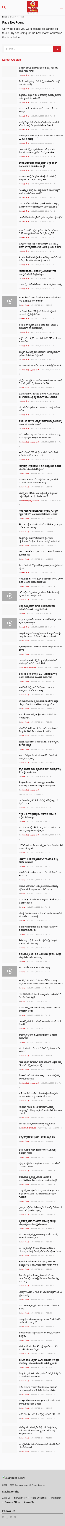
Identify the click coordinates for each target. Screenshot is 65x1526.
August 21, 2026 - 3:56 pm (36, 1015)
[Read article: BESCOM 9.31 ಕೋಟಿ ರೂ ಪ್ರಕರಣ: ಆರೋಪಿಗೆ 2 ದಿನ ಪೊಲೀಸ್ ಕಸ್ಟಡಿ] (9, 997)
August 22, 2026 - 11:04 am (41, 600)
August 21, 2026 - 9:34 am (41, 1242)
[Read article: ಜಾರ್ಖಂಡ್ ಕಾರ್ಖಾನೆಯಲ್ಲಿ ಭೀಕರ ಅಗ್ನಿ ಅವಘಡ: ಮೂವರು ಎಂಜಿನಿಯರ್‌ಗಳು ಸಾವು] (9, 483)
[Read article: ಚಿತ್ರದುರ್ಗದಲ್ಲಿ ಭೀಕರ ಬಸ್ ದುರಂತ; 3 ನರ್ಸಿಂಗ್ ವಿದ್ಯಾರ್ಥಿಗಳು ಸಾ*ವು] (9, 930)
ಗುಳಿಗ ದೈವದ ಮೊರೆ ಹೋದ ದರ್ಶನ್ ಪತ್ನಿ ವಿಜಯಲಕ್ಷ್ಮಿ (40, 284)
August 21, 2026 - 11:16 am (41, 1184)
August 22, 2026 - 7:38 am (41, 708)
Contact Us (29, 1502)
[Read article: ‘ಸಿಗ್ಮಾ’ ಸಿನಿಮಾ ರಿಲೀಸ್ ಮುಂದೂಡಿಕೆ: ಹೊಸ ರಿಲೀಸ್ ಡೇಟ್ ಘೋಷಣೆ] (9, 1447)
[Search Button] (4, 7)
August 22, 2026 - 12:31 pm (42, 532)
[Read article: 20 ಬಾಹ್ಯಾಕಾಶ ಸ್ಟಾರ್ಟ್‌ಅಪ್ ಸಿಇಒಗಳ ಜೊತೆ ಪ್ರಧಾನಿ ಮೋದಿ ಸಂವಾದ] (9, 903)
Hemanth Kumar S (28, 668)
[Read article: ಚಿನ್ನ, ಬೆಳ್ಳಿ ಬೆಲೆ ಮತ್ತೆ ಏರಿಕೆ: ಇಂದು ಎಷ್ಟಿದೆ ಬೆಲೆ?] (9, 1140)
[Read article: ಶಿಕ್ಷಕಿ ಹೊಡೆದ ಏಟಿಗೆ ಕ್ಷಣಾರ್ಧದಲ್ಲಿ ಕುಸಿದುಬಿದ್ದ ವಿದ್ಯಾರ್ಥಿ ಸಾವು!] (9, 1153)
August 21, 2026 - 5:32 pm (36, 948)
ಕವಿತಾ (23, 613)
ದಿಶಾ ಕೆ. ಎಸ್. (25, 305)
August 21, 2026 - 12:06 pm (42, 1157)
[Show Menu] (61, 7)
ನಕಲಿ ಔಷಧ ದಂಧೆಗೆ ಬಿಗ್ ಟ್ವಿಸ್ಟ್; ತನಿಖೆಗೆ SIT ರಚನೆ (39, 1414)
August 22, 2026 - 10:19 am (41, 640)
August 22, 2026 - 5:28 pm (40, 346)
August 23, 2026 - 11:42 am (41, 129)
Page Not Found (17, 17)
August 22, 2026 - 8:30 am (48, 668)
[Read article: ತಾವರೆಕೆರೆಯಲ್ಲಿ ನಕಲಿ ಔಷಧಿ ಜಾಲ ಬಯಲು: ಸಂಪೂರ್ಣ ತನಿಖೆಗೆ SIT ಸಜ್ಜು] (9, 691)
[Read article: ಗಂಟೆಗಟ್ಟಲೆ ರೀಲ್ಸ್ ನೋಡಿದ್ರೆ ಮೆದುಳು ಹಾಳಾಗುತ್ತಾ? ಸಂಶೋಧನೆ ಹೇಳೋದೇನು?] (9, 193)
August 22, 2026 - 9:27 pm (40, 237)
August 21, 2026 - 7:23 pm (36, 893)
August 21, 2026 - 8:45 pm (50, 835)
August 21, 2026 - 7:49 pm (36, 880)
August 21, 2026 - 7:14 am (41, 1299)
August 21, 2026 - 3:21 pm (36, 1042)
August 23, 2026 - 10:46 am (41, 157)
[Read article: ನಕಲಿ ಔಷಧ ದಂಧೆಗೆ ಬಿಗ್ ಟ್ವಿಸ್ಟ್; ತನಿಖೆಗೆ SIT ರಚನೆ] (9, 1418)
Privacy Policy (20, 1498)
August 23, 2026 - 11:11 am (41, 143)
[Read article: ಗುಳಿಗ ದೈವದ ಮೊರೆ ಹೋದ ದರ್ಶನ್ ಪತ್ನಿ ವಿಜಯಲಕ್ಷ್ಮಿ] (9, 288)
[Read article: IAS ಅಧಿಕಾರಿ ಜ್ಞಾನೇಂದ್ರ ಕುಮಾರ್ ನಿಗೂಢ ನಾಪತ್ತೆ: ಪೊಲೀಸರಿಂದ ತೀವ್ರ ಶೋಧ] (9, 596)
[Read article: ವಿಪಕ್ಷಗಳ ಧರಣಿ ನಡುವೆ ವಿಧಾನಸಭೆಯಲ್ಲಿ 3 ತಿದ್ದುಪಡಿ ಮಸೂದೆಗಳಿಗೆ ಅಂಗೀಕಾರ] (9, 1377)
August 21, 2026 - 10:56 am (41, 1201)
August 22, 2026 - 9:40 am (41, 654)
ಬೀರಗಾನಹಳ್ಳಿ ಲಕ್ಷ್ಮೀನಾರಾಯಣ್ (30, 370)
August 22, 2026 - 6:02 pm (40, 318)
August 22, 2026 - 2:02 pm (41, 473)
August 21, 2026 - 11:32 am (41, 1171)
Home (4, 17)
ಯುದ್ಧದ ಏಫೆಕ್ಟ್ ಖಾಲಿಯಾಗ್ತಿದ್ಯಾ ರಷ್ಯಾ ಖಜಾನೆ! (37, 1123)
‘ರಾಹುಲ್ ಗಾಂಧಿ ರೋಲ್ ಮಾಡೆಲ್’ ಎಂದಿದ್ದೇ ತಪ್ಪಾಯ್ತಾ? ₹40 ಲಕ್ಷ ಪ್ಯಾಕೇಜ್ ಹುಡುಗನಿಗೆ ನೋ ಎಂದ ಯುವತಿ (40, 1110)
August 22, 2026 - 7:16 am (41, 722)
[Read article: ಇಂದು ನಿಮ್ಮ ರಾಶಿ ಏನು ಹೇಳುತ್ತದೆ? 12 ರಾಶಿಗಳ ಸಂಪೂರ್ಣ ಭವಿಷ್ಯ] (9, 759)
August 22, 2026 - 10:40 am (41, 627)
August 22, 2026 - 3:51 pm (40, 415)
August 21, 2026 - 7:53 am (41, 1286)
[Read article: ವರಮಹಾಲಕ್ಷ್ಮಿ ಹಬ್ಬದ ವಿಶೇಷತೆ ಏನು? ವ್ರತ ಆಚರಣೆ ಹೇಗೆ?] (9, 1309)
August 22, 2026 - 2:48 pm (40, 428)
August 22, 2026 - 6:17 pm (41, 305)
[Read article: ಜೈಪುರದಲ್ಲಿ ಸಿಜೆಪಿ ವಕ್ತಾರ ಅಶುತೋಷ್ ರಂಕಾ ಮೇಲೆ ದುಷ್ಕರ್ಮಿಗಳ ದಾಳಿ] (9, 1167)
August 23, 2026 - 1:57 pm (40, 75)
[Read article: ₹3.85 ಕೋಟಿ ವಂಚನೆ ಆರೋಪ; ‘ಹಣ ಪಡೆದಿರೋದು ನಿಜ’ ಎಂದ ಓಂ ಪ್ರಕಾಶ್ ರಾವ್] (9, 301)
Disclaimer (56, 1498)
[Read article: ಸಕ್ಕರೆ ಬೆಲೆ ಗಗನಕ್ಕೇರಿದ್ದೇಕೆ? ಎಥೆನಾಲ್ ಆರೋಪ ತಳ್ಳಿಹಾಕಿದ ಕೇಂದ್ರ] (9, 817)
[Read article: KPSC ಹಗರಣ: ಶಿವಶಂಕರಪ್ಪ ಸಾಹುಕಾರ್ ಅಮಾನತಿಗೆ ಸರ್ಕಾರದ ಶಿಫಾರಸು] (9, 849)
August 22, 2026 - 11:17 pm (41, 170)
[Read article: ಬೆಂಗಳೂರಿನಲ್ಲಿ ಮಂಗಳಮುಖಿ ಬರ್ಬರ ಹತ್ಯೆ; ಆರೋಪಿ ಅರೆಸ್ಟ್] (9, 411)
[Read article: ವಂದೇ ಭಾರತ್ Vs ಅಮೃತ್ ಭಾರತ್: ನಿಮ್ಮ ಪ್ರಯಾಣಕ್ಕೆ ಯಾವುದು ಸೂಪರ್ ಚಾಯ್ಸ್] (9, 424)
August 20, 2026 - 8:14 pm (41, 1408)
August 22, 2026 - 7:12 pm (40, 278)
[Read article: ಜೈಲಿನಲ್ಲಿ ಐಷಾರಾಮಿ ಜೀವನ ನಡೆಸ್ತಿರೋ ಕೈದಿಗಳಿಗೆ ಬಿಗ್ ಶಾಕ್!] (9, 650)
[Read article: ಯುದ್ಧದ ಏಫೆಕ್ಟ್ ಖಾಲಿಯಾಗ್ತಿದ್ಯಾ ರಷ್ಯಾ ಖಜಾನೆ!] (9, 1127)
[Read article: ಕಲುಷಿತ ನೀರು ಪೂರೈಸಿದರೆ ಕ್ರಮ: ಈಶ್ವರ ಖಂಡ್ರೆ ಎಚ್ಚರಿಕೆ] (9, 220)
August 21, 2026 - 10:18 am (41, 1215)
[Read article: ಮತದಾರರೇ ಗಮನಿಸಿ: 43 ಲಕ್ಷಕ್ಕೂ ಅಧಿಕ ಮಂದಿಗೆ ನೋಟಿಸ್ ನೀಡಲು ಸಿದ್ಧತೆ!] (9, 1350)
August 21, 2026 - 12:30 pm (42, 1141)
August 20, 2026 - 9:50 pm (41, 1367)
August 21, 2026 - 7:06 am (41, 1313)
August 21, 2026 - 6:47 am (41, 1326)
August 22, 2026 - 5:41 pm (40, 332)
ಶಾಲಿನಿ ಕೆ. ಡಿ (25, 75)
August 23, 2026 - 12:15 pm (41, 116)
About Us (6, 1498)
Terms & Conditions (39, 1498)
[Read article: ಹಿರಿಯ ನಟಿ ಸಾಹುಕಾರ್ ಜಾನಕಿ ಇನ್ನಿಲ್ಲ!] (9, 971)
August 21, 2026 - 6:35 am (41, 1340)
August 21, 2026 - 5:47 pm (36, 934)
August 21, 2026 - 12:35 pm (48, 1128)
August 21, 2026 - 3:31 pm (36, 1029)
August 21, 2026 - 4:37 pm (36, 972)
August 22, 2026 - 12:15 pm (42, 545)
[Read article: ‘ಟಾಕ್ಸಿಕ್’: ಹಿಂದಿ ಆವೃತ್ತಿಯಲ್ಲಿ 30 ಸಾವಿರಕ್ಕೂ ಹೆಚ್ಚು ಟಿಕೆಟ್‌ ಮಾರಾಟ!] (9, 862)
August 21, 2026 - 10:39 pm (30, 794)
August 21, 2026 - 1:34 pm (41, 1101)
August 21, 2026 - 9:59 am (41, 1228)
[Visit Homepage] (32, 7)
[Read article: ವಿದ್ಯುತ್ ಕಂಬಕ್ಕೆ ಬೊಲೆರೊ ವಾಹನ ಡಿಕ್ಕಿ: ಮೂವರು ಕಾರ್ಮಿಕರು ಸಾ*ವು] (9, 71)
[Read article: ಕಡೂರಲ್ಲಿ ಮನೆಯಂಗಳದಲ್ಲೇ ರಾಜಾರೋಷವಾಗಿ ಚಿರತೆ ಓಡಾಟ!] (9, 1025)
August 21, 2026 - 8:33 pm (36, 853)
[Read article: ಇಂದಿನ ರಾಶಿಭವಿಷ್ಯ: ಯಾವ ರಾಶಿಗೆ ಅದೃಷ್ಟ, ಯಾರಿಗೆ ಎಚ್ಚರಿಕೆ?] (9, 1336)
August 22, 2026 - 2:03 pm (40, 460)
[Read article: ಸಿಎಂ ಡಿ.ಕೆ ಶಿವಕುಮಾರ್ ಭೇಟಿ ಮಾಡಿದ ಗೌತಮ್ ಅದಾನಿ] (9, 112)
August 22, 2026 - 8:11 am (41, 681)
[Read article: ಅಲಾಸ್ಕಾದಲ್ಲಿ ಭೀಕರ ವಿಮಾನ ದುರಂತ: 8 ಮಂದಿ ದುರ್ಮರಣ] (9, 1038)
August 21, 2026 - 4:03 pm (36, 1001)
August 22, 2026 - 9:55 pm (40, 221)
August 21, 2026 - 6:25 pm (36, 907)
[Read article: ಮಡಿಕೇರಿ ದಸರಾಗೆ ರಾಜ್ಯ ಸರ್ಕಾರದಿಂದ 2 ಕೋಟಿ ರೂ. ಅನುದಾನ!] (9, 876)
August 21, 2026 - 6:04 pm (36, 920)
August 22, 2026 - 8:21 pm (40, 251)
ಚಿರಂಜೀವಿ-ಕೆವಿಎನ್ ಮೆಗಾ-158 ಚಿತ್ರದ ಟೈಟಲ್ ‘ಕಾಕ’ (40, 365)
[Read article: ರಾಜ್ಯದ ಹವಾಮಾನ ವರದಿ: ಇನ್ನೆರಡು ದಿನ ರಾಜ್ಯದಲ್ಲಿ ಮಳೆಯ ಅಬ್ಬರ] (9, 745)
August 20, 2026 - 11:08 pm (41, 1354)
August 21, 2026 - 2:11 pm (41, 1069)
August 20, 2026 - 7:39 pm (41, 1418)
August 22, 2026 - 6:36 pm (40, 289)
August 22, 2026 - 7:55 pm (40, 265)
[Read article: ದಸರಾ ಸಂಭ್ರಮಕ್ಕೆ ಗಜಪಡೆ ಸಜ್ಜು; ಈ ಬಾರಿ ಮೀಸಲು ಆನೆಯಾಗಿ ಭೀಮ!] (9, 1011)
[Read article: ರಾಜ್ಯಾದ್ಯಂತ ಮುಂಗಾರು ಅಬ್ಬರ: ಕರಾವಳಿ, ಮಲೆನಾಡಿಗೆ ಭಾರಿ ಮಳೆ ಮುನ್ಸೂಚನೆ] (9, 1322)
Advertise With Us (12, 1502)
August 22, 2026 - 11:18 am (41, 586)
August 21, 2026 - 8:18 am (41, 1269)
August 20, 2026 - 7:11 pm (41, 1438)
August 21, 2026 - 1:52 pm (50, 1083)
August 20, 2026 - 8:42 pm (41, 1394)
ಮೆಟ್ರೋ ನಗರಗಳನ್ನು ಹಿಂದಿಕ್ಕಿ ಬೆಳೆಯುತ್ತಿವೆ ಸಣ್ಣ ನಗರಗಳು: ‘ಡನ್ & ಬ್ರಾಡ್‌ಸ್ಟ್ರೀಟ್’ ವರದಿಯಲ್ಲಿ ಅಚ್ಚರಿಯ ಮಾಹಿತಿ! (37, 1430)
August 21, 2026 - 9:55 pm (36, 821)
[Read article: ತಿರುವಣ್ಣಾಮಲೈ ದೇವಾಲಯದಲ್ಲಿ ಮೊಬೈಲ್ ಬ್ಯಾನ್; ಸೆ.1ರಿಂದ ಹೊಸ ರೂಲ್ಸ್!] (9, 944)
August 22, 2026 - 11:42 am (41, 572)
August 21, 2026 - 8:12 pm (36, 866)
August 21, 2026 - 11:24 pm (37, 776)
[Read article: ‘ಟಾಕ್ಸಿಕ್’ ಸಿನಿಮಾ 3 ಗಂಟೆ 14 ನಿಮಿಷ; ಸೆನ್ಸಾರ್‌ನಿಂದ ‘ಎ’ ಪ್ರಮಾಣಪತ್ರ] (9, 1295)
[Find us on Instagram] (15, 1517)
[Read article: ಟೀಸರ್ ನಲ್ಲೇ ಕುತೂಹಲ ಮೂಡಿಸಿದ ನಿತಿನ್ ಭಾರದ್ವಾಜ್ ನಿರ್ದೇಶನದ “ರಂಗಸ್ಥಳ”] (9, 528)
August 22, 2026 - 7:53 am (41, 695)
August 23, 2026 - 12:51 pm (41, 102)
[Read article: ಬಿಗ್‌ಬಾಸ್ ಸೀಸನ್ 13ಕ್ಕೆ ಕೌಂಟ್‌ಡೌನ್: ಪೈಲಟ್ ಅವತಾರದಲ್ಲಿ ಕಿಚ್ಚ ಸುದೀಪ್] (9, 315)
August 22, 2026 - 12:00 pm (42, 559)
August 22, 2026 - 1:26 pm (50, 500)
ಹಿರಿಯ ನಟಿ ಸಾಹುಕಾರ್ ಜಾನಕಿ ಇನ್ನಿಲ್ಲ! (34, 967)
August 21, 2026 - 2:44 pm (41, 1056)
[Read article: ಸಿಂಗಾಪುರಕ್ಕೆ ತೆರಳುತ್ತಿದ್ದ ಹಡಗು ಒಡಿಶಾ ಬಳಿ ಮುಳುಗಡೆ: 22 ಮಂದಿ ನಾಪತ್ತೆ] (9, 139)
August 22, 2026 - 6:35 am (41, 749)
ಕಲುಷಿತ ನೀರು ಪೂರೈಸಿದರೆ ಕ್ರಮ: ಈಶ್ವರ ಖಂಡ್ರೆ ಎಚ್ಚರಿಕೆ (40, 217)
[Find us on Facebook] (3, 1517)
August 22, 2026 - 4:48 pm (40, 401)
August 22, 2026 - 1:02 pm (41, 518)
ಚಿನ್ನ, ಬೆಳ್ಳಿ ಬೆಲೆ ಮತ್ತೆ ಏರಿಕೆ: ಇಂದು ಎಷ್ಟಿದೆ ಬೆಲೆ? (37, 1136)
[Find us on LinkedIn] (11, 1517)
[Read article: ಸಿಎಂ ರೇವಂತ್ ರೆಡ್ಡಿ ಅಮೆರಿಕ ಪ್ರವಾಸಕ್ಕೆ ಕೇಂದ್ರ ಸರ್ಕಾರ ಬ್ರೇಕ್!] (9, 568)
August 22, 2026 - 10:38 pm (41, 184)
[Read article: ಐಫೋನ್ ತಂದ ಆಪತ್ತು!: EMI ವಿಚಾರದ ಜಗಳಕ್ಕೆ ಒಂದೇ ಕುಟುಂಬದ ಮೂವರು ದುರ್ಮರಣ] (9, 677)
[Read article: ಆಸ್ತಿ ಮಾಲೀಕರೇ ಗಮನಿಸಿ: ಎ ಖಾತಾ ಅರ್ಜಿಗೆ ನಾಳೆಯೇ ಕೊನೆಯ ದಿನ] (9, 555)
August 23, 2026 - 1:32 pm (40, 89)
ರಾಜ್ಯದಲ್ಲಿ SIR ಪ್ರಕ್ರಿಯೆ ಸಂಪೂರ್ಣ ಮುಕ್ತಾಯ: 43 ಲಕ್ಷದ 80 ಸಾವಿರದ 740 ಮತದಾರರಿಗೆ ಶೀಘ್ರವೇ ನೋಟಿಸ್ (39, 1193)
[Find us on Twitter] (7, 1517)
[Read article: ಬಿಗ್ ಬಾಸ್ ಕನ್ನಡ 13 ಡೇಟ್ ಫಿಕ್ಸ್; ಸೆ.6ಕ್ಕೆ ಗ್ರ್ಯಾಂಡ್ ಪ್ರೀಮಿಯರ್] (9, 804)
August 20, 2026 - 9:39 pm (41, 1381)
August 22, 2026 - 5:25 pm (50, 370)
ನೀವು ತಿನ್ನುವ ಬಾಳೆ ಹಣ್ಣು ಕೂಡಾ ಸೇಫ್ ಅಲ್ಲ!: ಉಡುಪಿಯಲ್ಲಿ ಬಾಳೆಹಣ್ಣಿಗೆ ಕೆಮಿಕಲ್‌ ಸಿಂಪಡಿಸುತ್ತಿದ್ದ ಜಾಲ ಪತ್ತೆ (39, 1278)
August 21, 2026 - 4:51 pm (36, 961)
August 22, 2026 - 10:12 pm (41, 211)
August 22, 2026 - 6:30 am (41, 763)
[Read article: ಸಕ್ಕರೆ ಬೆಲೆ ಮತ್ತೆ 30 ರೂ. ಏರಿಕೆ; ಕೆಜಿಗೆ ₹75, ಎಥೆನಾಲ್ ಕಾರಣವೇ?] (9, 342)
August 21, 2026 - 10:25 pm (37, 808)
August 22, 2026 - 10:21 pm (41, 197)
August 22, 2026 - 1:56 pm (41, 487)
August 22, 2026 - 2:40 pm (50, 442)
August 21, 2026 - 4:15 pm (36, 988)
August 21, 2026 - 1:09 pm (41, 1117)
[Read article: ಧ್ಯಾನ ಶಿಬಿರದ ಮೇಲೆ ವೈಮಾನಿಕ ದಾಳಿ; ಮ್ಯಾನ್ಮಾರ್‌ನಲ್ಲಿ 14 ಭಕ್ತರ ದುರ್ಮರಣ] (9, 772)
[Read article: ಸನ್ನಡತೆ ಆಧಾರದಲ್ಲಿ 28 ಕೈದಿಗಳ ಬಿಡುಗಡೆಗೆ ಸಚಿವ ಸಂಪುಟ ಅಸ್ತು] (9, 718)
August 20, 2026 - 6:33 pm (41, 1451)
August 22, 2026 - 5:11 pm (41, 387)
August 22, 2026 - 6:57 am (41, 735)
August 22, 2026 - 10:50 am (37, 613)
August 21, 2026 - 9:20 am (41, 1255)
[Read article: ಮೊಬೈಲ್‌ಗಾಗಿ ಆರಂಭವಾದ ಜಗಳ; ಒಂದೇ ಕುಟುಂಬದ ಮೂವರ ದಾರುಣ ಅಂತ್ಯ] (9, 916)
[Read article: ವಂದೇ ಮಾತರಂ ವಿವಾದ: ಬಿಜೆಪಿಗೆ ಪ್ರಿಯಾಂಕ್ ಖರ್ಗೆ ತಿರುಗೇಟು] (9, 1052)
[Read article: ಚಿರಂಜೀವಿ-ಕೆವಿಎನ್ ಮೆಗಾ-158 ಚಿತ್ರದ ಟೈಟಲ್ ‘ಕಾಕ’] (9, 369)
